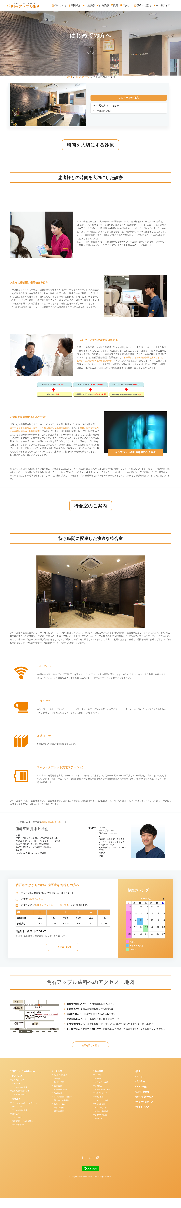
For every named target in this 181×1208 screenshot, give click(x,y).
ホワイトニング (101, 1093)
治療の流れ (16, 1083)
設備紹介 (15, 1114)
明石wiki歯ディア (144, 1102)
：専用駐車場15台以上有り (91, 1004)
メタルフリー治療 (101, 1100)
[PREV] (128, 898)
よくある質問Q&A (19, 1094)
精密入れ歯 (99, 1097)
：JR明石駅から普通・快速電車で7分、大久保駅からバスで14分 (116, 1029)
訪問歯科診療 (59, 1111)
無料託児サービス (144, 1097)
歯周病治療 (58, 1086)
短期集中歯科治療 (101, 1111)
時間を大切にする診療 (107, 105)
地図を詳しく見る (90, 1045)
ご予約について (18, 1080)
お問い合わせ (142, 1092)
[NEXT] (162, 898)
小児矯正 (98, 1086)
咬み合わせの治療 (60, 1089)
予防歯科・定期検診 (61, 1100)
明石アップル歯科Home (23, 1071)
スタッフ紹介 (17, 1117)
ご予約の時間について (20, 1091)
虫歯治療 (57, 1078)
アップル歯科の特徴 (19, 1087)
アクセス (140, 1077)
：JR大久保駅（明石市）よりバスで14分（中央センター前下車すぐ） (111, 1024)
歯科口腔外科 (59, 1108)
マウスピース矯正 (101, 1082)
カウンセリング (101, 1108)
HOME (68, 77)
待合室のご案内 (104, 111)
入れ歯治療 (58, 1093)
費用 (138, 1071)
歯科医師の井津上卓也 (51, 822)
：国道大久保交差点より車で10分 (91, 1014)
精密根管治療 (100, 1104)
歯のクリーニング (60, 1104)
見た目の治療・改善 (102, 1089)
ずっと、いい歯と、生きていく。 (25, 1103)
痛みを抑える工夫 (60, 1075)
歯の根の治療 (59, 1082)
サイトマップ (142, 1107)
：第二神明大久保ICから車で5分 (90, 1009)
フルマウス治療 (101, 1115)
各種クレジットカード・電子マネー (53, 905)
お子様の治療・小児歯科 (63, 1097)
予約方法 (140, 1081)
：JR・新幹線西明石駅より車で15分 (93, 1019)
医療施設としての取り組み (22, 1121)
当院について (17, 1106)
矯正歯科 (98, 1078)
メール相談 (141, 1087)
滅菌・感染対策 (18, 1125)
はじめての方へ (83, 77)
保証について (100, 1118)
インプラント (100, 1075)
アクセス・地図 (63, 947)
